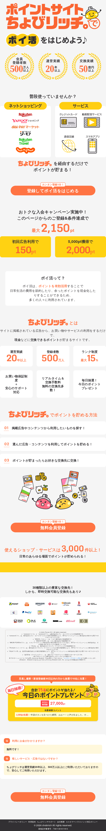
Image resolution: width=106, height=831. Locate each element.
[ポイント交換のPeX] (31, 621)
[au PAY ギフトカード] (26, 604)
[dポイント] (53, 604)
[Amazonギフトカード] (39, 604)
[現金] (83, 621)
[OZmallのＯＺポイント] (70, 621)
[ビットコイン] (66, 604)
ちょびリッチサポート (46, 822)
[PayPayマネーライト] (66, 612)
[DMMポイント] (57, 621)
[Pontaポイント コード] (53, 612)
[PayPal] (26, 612)
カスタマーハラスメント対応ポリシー (82, 822)
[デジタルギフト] (92, 612)
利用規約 (32, 822)
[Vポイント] (13, 604)
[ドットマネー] (44, 621)
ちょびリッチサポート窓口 (72, 658)
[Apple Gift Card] (13, 612)
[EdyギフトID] (79, 604)
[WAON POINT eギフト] (18, 621)
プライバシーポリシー (17, 822)
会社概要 (61, 822)
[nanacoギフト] (39, 612)
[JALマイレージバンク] (92, 604)
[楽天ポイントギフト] (79, 612)
